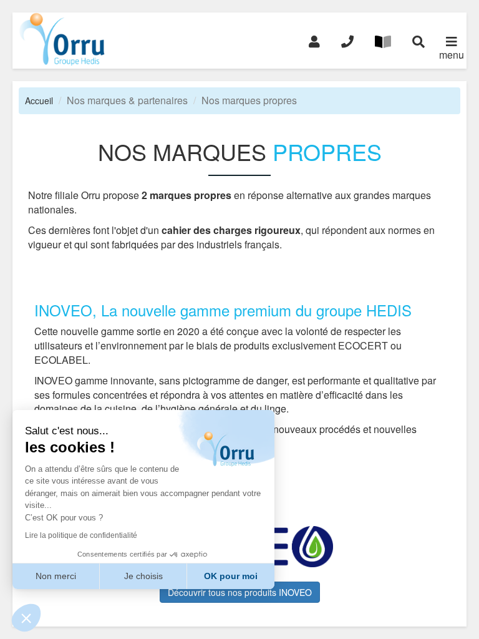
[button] (26, 618)
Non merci (56, 576)
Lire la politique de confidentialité (81, 535)
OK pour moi (231, 576)
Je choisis (143, 576)
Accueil (39, 100)
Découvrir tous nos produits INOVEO (240, 592)
